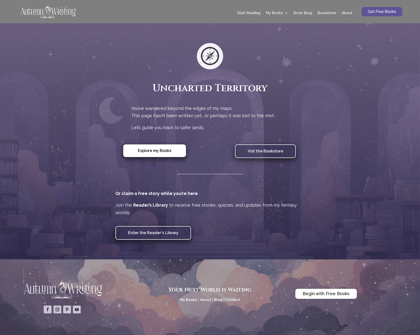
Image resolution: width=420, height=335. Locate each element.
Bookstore (326, 13)
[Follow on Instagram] (57, 309)
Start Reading (248, 13)
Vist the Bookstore (265, 151)
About (347, 13)
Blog (218, 300)
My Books (274, 13)
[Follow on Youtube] (77, 309)
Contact (232, 300)
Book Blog (302, 13)
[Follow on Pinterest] (67, 309)
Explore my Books (154, 150)
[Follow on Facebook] (48, 309)
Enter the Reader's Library (153, 232)
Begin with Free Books (326, 293)
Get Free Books (382, 11)
